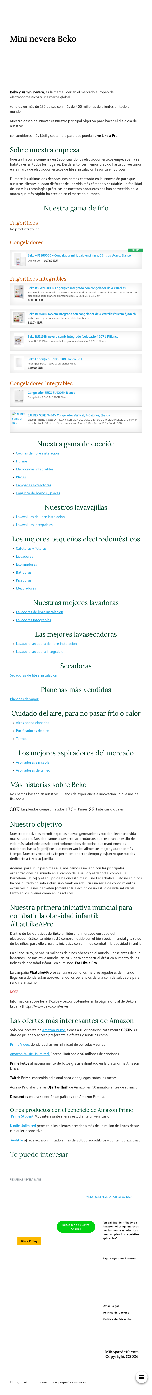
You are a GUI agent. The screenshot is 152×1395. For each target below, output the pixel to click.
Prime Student (22, 1116)
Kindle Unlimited (23, 1126)
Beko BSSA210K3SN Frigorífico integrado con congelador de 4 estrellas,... (78, 288)
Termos (21, 739)
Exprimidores (26, 564)
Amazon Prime (53, 1030)
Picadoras (23, 580)
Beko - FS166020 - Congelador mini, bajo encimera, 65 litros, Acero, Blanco (79, 255)
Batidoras (23, 572)
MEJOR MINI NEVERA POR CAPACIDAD (109, 1196)
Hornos (21, 461)
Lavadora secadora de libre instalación (46, 644)
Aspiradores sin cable (32, 762)
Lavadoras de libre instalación (39, 612)
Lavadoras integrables (33, 620)
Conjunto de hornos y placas (38, 493)
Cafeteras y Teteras (31, 549)
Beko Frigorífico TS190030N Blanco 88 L (55, 359)
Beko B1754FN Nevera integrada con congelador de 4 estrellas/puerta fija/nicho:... (83, 314)
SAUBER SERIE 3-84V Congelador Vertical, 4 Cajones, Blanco (69, 415)
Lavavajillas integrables (34, 525)
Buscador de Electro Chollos (76, 1226)
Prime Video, (20, 1045)
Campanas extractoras (33, 485)
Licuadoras (24, 557)
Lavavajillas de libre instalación (40, 517)
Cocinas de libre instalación (37, 453)
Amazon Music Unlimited (30, 1054)
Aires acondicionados (32, 723)
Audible (17, 1140)
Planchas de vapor (24, 699)
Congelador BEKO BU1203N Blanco (51, 392)
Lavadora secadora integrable (39, 652)
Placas (21, 477)
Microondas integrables (34, 469)
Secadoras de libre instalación (33, 675)
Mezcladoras (26, 588)
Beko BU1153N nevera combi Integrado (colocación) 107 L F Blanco (73, 336)
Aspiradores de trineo (33, 770)
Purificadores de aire (32, 731)
